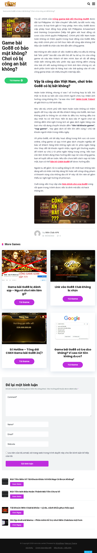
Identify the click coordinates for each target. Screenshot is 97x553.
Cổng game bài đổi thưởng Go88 (70, 19)
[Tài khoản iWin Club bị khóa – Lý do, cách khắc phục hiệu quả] (5, 512)
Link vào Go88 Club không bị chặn (73, 288)
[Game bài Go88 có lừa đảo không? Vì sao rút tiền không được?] (72, 343)
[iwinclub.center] (10, 3)
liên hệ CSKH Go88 (60, 161)
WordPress (60, 543)
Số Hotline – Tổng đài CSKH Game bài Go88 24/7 (24, 351)
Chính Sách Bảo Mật (43, 548)
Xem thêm (16, 484)
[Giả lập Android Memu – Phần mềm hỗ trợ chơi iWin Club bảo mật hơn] (5, 525)
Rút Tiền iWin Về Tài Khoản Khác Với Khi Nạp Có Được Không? (42, 479)
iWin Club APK (52, 232)
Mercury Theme (71, 543)
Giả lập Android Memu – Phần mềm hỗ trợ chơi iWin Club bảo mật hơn (46, 520)
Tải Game (15, 80)
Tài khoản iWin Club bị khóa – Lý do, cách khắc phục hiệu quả (42, 507)
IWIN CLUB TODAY (85, 99)
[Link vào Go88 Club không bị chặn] (72, 280)
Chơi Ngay (16, 513)
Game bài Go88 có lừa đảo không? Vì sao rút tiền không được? (72, 353)
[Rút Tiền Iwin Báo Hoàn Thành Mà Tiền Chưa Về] (5, 496)
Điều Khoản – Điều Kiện (62, 548)
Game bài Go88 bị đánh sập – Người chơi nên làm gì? (24, 290)
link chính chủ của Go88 (75, 184)
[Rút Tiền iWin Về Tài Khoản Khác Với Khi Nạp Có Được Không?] (5, 484)
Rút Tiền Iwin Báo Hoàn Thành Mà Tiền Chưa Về (35, 491)
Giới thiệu (29, 548)
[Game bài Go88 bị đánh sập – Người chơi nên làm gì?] (24, 280)
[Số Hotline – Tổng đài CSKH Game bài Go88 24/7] (24, 343)
